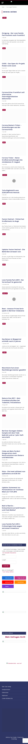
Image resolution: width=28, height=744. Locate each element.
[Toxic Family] (14, 2)
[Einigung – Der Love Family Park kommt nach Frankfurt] (14, 23)
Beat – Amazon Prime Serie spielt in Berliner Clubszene (13, 310)
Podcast (4, 175)
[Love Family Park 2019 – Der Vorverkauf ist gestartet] (14, 270)
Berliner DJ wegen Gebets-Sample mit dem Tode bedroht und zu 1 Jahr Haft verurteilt (12, 434)
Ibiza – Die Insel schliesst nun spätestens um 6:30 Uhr (13, 472)
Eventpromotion (6, 689)
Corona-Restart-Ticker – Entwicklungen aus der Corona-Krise (11, 127)
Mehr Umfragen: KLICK (15, 637)
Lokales (4, 17)
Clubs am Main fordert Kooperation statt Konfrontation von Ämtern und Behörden (13, 454)
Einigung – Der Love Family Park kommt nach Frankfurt (13, 34)
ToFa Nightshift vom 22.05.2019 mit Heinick (10, 191)
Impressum (5, 695)
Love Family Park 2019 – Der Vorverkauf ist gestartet (13, 281)
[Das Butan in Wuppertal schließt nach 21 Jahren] (14, 329)
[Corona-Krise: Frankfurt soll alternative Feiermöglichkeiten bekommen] (14, 83)
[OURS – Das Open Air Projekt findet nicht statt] (14, 54)
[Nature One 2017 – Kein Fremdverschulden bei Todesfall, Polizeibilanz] (14, 389)
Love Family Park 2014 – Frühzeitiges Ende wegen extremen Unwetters (12, 526)
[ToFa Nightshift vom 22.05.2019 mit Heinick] (14, 181)
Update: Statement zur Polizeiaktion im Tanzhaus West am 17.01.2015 (12, 489)
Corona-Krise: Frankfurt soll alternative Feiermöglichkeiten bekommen (13, 95)
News (4, 48)
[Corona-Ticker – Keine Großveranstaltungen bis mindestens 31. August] (14, 148)
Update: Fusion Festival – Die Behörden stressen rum (13, 250)
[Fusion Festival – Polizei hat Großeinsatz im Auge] (14, 209)
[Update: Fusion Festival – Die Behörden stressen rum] (14, 240)
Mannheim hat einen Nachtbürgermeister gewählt (14, 369)
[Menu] (3, 3)
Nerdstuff (5, 293)
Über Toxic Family (6, 686)
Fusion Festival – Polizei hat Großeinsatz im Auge (13, 220)
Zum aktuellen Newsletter (9, 553)
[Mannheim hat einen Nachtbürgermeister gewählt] (14, 358)
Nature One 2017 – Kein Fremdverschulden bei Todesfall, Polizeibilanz (11, 400)
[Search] (25, 3)
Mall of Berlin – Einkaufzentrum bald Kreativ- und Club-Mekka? (14, 508)
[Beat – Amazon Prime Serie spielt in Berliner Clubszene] (14, 299)
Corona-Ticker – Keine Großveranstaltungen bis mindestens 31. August (12, 160)
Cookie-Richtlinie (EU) (7, 698)
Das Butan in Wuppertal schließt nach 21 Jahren (11, 340)
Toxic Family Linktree (8, 572)
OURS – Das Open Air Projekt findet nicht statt (13, 65)
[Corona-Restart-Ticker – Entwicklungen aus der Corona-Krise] (14, 116)
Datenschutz (5, 692)
